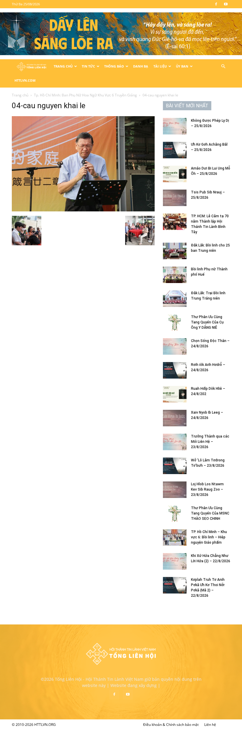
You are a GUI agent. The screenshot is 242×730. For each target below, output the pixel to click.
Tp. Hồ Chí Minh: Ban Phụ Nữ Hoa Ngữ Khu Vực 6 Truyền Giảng (85, 95)
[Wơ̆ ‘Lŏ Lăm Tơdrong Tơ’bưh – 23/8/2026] (175, 466)
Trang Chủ (63, 66)
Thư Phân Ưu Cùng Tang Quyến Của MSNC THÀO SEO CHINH (210, 513)
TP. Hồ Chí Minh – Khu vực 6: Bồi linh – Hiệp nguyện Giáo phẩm (209, 537)
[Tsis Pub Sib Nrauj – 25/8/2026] (175, 198)
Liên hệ (210, 724)
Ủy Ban (182, 66)
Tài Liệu (160, 66)
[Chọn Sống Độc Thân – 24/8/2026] (175, 346)
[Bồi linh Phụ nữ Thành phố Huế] (175, 275)
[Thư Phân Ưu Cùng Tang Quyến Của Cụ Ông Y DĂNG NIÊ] (175, 322)
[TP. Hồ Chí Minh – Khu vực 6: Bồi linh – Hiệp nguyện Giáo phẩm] (175, 537)
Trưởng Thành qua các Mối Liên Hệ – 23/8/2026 (210, 441)
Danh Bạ (140, 66)
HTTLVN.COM (24, 80)
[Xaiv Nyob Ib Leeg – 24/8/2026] (175, 418)
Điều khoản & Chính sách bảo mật (171, 724)
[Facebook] (216, 4)
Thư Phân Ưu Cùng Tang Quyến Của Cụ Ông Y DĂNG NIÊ (207, 322)
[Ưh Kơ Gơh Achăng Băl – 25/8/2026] (175, 150)
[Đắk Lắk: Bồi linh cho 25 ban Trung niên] (175, 251)
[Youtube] (225, 4)
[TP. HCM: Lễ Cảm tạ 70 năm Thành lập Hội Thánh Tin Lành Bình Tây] (175, 221)
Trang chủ (20, 95)
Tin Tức (88, 66)
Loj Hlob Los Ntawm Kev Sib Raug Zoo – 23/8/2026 (207, 489)
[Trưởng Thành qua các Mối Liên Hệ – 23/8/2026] (175, 442)
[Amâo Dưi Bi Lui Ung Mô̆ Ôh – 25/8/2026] (175, 174)
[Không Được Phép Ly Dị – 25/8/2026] (175, 126)
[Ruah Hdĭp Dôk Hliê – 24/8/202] (175, 394)
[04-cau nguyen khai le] (83, 209)
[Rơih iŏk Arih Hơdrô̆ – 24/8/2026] (175, 370)
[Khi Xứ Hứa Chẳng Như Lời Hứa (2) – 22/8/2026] (175, 561)
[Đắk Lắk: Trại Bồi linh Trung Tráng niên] (175, 298)
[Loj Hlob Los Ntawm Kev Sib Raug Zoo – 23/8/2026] (175, 489)
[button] (223, 66)
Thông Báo (114, 66)
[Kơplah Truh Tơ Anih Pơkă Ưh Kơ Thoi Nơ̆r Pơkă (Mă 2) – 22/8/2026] (175, 585)
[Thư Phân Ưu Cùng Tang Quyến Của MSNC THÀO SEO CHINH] (175, 513)
